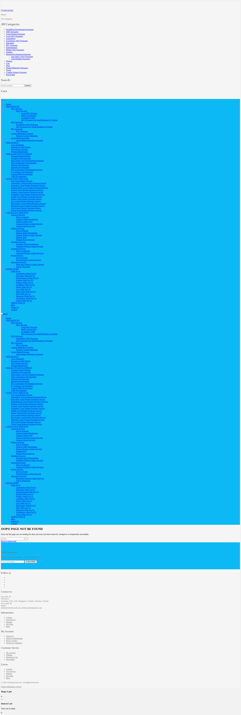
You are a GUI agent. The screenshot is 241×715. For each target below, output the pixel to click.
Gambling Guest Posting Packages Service (28, 194)
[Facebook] (7, 578)
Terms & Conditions (14, 643)
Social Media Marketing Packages (29, 140)
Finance (9, 61)
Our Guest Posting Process (21, 181)
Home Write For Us (24, 287)
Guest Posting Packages (15, 34)
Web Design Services (19, 149)
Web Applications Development (23, 163)
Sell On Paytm (22, 258)
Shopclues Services (18, 262)
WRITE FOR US (18, 303)
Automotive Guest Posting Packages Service (28, 183)
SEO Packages (17, 122)
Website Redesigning (19, 152)
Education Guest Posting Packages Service (28, 185)
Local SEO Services (29, 113)
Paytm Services (17, 255)
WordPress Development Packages (20, 29)
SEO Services (16, 109)
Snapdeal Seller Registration (27, 244)
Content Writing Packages (16, 72)
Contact (14, 310)
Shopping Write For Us (25, 296)
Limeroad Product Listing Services (30, 253)
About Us (15, 307)
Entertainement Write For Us (27, 278)
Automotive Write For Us (26, 273)
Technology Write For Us (26, 298)
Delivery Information (14, 638)
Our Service (11, 620)
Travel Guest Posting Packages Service (26, 210)
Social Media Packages (20, 138)
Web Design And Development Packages (27, 161)
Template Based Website (21, 156)
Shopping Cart (12, 657)
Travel (8, 70)
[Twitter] (7, 580)
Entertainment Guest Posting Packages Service (29, 188)
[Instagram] (7, 582)
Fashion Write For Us (24, 280)
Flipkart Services (17, 228)
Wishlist (9, 655)
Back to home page (8, 541)
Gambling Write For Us (25, 285)
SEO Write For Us (23, 294)
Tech (8, 66)
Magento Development (20, 167)
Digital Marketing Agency (11, 687)
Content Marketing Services (22, 134)
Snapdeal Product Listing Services (29, 246)
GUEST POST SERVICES (17, 179)
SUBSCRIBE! (31, 562)
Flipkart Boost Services (25, 240)
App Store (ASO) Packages (22, 57)
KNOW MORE (12, 269)
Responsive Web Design (21, 147)
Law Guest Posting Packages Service (26, 201)
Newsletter (10, 659)
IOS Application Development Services (26, 170)
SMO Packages (12, 32)
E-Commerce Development (22, 172)
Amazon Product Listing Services (29, 224)
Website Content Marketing (27, 136)
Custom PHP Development (22, 174)
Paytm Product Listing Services (28, 260)
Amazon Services (18, 215)
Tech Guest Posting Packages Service (26, 208)
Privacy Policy (12, 641)
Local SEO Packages (14, 36)
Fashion (9, 52)
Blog (13, 305)
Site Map (9, 624)
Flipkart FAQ (21, 237)
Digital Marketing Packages (17, 68)
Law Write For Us (23, 289)
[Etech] (4, 314)
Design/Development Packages (18, 54)
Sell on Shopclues (23, 267)
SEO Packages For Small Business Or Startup (39, 120)
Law (8, 63)
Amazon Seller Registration (27, 219)
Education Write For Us (25, 276)
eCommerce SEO (28, 118)
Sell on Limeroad (23, 251)
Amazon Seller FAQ (24, 222)
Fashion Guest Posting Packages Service (27, 190)
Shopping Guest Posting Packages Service (28, 206)
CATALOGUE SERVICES (17, 213)
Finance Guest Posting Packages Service (27, 192)
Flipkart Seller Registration (26, 233)
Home (8, 104)
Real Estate (10, 75)
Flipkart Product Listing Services (29, 235)
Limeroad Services (18, 249)
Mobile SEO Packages (15, 50)
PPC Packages (12, 45)
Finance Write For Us (24, 283)
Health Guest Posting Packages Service (26, 197)
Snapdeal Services (18, 242)
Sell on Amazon (22, 217)
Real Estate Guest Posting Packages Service (28, 204)
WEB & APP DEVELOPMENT (19, 154)
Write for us (15, 271)
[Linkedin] (7, 584)
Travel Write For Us (24, 301)
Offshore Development (20, 165)
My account (10, 653)
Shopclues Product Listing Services (30, 264)
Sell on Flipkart (22, 231)
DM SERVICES (12, 106)
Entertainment (11, 48)
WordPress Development (21, 158)
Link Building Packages (20, 59)
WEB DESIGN (12, 143)
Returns (9, 622)
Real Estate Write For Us (26, 292)
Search (27, 86)
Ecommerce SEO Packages (17, 41)
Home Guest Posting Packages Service (26, 199)
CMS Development (18, 176)
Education (10, 43)
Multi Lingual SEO (28, 115)
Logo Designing (17, 145)
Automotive (10, 38)
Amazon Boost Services (25, 226)
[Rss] (7, 587)
